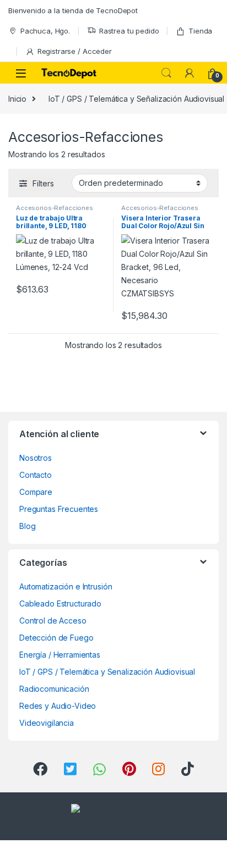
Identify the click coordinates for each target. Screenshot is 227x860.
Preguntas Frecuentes (58, 509)
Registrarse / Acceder (74, 51)
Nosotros (35, 457)
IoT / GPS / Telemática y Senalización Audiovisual (107, 671)
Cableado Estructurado (60, 603)
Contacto (35, 474)
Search (166, 73)
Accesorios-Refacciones (54, 208)
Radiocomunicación (54, 688)
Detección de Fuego (56, 637)
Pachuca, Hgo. (45, 30)
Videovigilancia (46, 722)
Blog (27, 526)
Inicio (17, 98)
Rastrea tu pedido (129, 30)
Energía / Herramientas (59, 654)
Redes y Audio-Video (57, 705)
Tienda (200, 30)
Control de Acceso (53, 620)
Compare (35, 492)
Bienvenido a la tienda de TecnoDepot (73, 10)
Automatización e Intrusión (65, 586)
